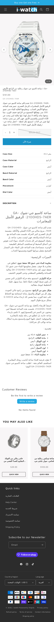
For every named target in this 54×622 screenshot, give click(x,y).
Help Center (11, 502)
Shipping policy (28, 616)
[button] (5, 9)
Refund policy (11, 612)
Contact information (43, 612)
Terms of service (26, 612)
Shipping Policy (13, 527)
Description (9, 203)
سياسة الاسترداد (12, 514)
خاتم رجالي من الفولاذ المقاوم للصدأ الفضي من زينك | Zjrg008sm (14, 459)
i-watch (16, 608)
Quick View (13, 474)
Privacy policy (42, 608)
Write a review (27, 401)
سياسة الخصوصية (13, 521)
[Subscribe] (42, 545)
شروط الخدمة (11, 508)
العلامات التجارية (12, 496)
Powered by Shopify (27, 608)
